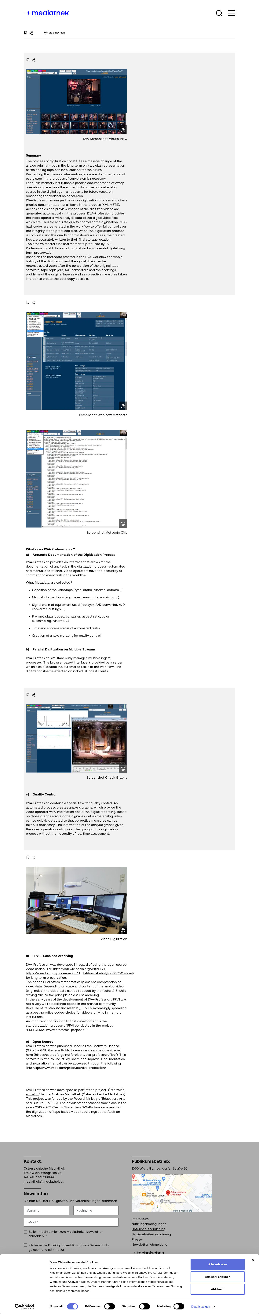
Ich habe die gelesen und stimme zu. (69, 1247)
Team (57, 1107)
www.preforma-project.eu (66, 1030)
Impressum (140, 1219)
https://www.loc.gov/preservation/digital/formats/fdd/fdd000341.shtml (79, 973)
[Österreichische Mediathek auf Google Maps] (172, 1192)
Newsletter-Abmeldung (149, 1244)
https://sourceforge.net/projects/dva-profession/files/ (76, 1055)
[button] (219, 13)
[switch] (109, 1306)
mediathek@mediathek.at (44, 1181)
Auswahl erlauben (217, 1276)
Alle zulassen (217, 1264)
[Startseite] (47, 12)
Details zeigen (200, 1306)
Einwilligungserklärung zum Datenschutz (78, 1245)
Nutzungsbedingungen (149, 1224)
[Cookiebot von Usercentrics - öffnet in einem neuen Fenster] (24, 1306)
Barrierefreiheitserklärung (151, 1234)
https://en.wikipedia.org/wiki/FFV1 (79, 969)
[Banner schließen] (253, 1260)
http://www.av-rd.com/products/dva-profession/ (69, 1068)
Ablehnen (217, 1289)
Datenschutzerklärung (149, 1229)
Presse (137, 1239)
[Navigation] (229, 13)
